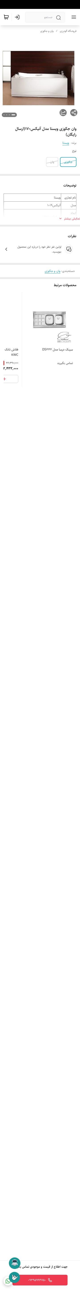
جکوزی (68, 162)
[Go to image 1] (13, 114)
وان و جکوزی (47, 31)
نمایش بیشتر (72, 218)
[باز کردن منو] (72, 17)
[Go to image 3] (6, 114)
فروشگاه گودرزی (68, 31)
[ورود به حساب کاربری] (18, 17)
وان (52, 162)
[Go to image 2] (9, 114)
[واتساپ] (8, 1281)
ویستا (65, 142)
